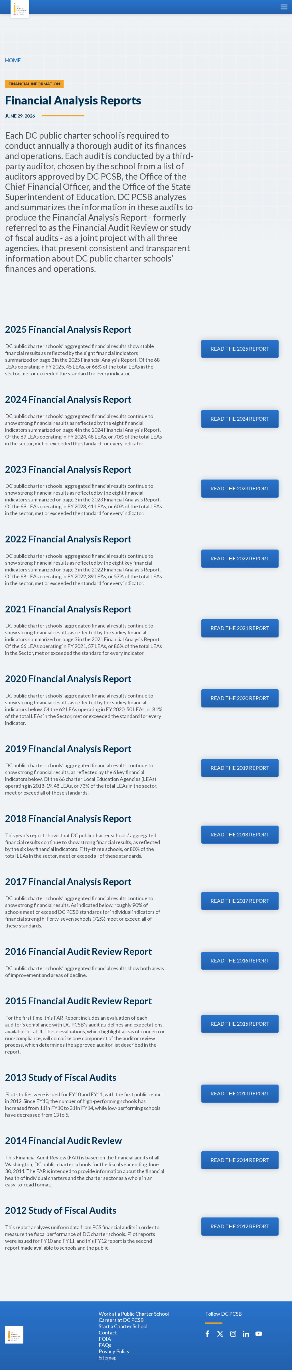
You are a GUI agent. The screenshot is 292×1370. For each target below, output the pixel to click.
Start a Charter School (123, 1326)
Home (13, 60)
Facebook (207, 1333)
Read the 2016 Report (239, 960)
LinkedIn (245, 1333)
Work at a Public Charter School (134, 1314)
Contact (108, 1332)
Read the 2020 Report (239, 698)
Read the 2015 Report (239, 1024)
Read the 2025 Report (239, 348)
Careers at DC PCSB (121, 1320)
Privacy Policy (114, 1351)
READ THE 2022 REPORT (239, 558)
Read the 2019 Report (239, 768)
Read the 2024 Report (239, 418)
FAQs (105, 1345)
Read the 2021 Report (239, 628)
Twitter (220, 1333)
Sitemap (108, 1357)
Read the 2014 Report (239, 1160)
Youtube (258, 1333)
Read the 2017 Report (239, 901)
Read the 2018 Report (239, 834)
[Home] (20, 9)
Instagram (233, 1333)
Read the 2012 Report (239, 1226)
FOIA (105, 1339)
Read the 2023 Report (239, 488)
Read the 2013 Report (239, 1093)
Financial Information (34, 83)
